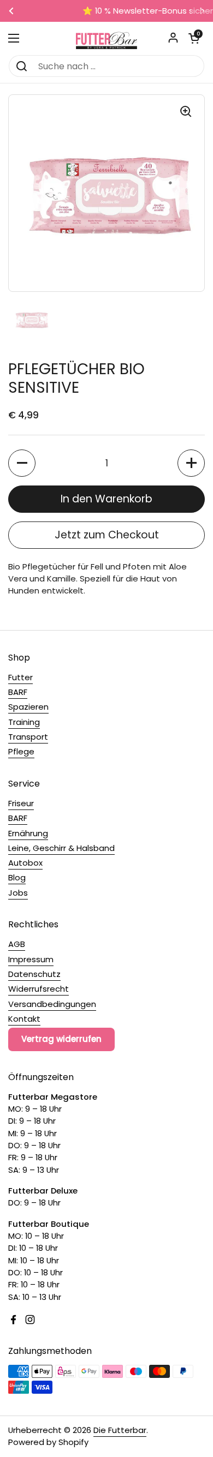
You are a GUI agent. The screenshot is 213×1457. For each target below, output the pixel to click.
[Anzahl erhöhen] (191, 463)
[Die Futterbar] (106, 38)
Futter (20, 677)
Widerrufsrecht (38, 988)
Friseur (21, 803)
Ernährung (28, 833)
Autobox (25, 862)
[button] (194, 38)
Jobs (18, 892)
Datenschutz (34, 974)
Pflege (21, 751)
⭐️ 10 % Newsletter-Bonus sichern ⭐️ (107, 11)
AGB (16, 944)
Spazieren (28, 706)
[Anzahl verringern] (22, 463)
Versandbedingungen (52, 1004)
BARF (17, 692)
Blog (17, 877)
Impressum (31, 959)
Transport (28, 736)
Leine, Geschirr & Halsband (61, 848)
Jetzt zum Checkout (107, 534)
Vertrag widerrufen (61, 1039)
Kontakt (24, 1018)
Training (24, 722)
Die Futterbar (119, 1430)
